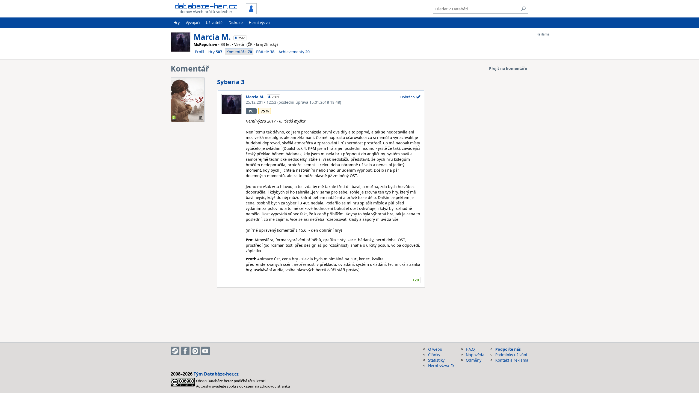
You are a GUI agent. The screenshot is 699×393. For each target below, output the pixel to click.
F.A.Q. (471, 349)
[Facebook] (185, 351)
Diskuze (236, 22)
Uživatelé (214, 22)
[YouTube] (205, 351)
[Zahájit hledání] (523, 8)
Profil (199, 51)
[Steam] (175, 351)
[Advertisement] (558, 118)
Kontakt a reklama (511, 360)
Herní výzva (259, 22)
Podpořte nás (508, 349)
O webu (435, 349)
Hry (176, 22)
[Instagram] (195, 351)
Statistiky (436, 360)
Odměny (473, 360)
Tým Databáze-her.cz (216, 374)
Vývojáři (193, 22)
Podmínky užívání (511, 354)
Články (434, 354)
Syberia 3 (231, 82)
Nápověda (475, 354)
